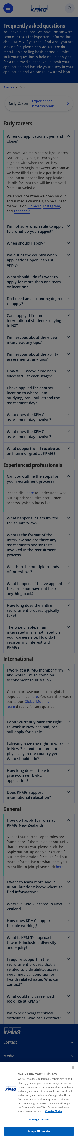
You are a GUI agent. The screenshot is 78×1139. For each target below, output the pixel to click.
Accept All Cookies (39, 1131)
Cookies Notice (53, 1111)
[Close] (73, 1067)
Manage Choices (39, 1119)
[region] (39, 1100)
